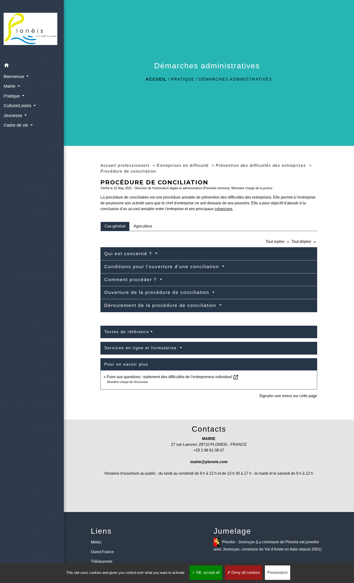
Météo (96, 542)
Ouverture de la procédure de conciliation (157, 292)
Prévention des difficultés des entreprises (262, 165)
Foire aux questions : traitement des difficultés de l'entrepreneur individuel (173, 377)
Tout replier (278, 242)
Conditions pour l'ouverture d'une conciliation (162, 266)
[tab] (115, 226)
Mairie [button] (10, 86)
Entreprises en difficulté (183, 165)
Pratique (183, 79)
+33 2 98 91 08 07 (208, 450)
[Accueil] (32, 30)
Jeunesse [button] (13, 115)
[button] (32, 66)
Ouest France (102, 552)
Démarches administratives (235, 79)
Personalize (277, 572)
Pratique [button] (12, 96)
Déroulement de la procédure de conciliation (161, 305)
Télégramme (101, 561)
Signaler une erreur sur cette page (288, 396)
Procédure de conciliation (128, 171)
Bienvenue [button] (14, 76)
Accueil (156, 79)
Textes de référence (126, 332)
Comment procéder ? (131, 279)
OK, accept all (207, 572)
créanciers (223, 209)
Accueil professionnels (125, 165)
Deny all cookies (245, 572)
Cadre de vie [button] (16, 125)
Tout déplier (304, 242)
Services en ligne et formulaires (141, 348)
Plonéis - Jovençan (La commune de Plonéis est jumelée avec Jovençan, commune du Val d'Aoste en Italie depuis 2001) (267, 545)
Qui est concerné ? (129, 253)
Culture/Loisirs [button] (18, 105)
